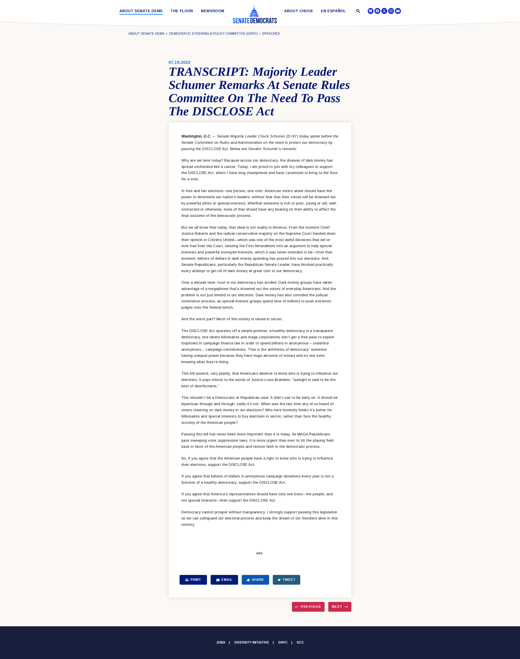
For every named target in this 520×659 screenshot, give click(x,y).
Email (226, 579)
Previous (311, 606)
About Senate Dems (141, 11)
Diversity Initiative (251, 642)
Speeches (271, 33)
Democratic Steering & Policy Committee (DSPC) (213, 33)
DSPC (283, 642)
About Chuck (298, 11)
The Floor (181, 11)
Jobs (220, 642)
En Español (333, 11)
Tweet (289, 579)
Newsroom (212, 11)
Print (196, 579)
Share (258, 579)
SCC (300, 642)
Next (337, 606)
